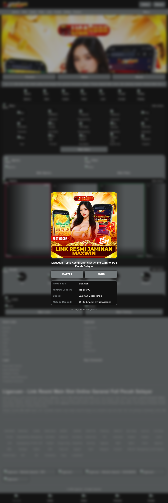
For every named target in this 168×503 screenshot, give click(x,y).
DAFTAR (67, 274)
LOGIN (100, 274)
